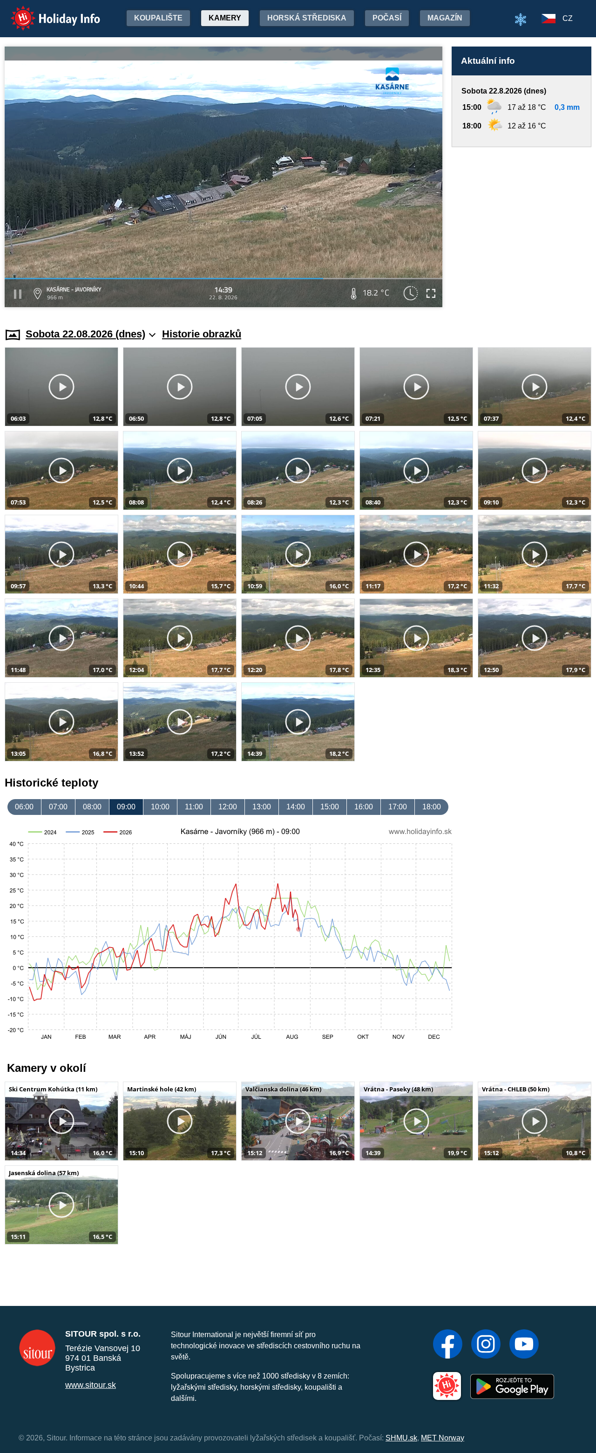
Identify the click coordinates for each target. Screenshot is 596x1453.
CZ (567, 18)
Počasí (386, 18)
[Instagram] (486, 1345)
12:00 (227, 807)
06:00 (24, 807)
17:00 (397, 807)
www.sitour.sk (90, 1385)
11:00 (194, 807)
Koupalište (158, 18)
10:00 (160, 807)
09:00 (126, 807)
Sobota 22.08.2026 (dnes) (85, 334)
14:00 (295, 807)
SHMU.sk (401, 1438)
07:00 (58, 807)
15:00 (329, 807)
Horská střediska (306, 18)
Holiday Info (46, 12)
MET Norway (442, 1438)
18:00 (431, 807)
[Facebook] (447, 1345)
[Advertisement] (521, 228)
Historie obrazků (201, 334)
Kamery (225, 18)
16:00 (363, 807)
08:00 (92, 807)
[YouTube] (524, 1345)
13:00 (261, 807)
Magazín (444, 18)
